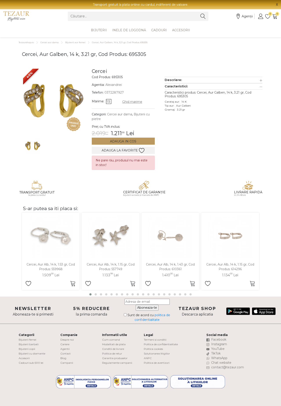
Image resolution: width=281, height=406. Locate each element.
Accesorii (181, 30)
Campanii (66, 362)
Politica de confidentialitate (161, 344)
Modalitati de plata (114, 344)
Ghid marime (132, 102)
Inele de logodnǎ (129, 30)
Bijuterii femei (27, 339)
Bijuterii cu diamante (32, 353)
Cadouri (159, 30)
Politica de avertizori (156, 362)
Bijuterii (99, 30)
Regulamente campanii (117, 362)
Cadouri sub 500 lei (31, 362)
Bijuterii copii (27, 349)
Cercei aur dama (49, 42)
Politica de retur (112, 353)
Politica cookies (153, 349)
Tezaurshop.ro (26, 42)
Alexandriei (113, 85)
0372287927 (114, 92)
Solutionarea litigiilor (157, 353)
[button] (213, 80)
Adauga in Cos (123, 141)
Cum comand (111, 339)
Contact (65, 353)
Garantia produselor (115, 358)
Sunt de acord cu (148, 317)
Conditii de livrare (113, 349)
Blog (63, 358)
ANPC (148, 358)
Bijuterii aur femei (75, 42)
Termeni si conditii (155, 339)
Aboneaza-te (147, 308)
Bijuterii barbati (29, 344)
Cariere (64, 344)
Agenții (247, 16)
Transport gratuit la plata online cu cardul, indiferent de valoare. (140, 5)
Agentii (65, 349)
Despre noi (67, 339)
